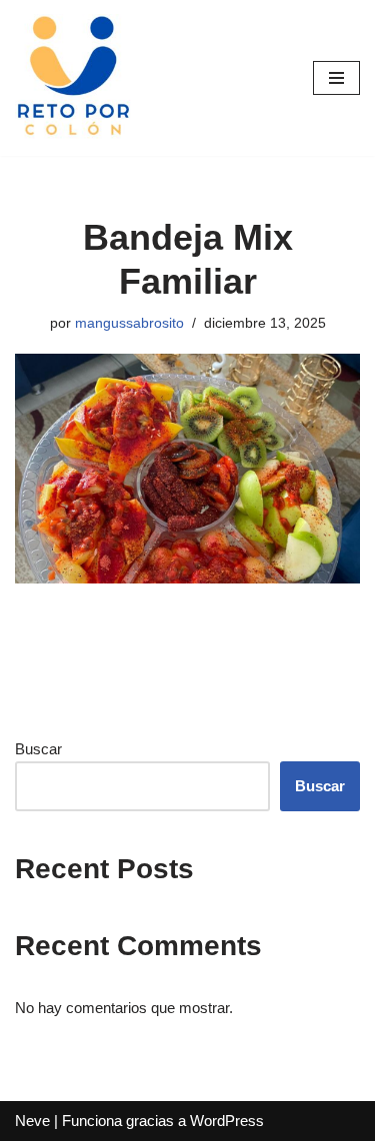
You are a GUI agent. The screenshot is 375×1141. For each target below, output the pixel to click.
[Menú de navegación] (336, 78)
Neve (32, 1120)
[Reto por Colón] (75, 78)
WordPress (227, 1120)
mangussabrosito (129, 323)
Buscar (38, 748)
